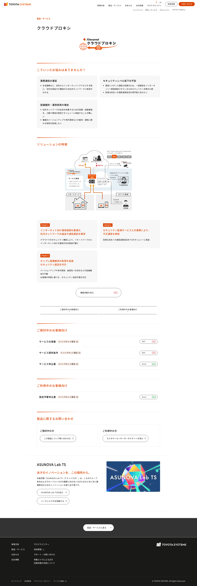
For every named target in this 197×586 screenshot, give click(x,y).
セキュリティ (165, 10)
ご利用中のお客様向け (127, 309)
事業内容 (100, 5)
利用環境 (27, 581)
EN (161, 2)
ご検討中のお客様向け (69, 309)
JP (156, 2)
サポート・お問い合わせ (44, 554)
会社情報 (139, 5)
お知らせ (128, 5)
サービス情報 (59, 581)
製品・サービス (114, 5)
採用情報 (38, 549)
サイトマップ (16, 581)
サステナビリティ (154, 5)
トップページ (138, 10)
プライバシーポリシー (42, 581)
